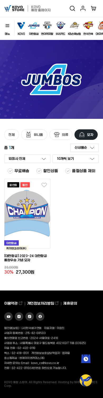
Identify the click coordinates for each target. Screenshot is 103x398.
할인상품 (50, 170)
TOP (86, 390)
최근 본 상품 (86, 367)
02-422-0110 (26, 347)
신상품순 (81, 147)
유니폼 (38, 134)
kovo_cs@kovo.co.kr (45, 362)
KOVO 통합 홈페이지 (40, 8)
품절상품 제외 (83, 170)
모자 (90, 134)
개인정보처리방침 (41, 303)
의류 (65, 134)
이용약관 (11, 303)
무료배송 (22, 170)
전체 (11, 134)
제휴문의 (70, 303)
